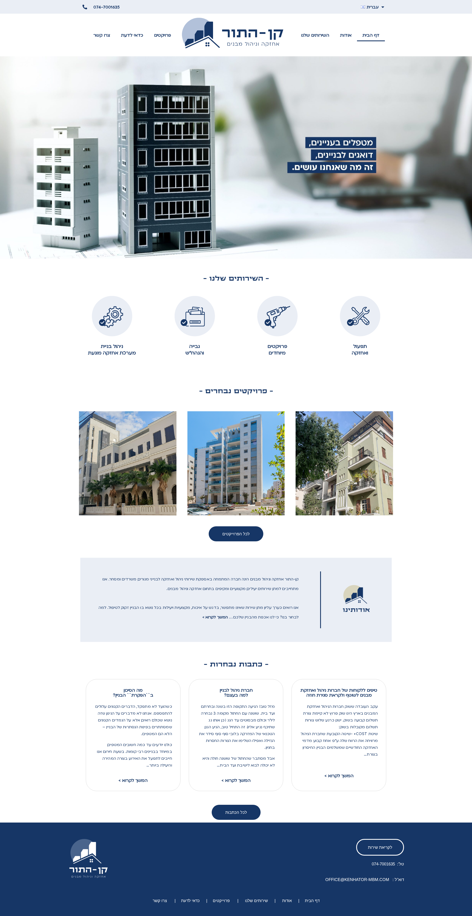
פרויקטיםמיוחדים (277, 349)
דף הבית (370, 35)
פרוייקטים (221, 900)
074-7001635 (383, 864)
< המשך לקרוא (133, 780)
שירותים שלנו (256, 900)
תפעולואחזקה (360, 349)
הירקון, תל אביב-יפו (150, 435)
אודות (346, 35)
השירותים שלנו (315, 35)
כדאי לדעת (132, 35)
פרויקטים (162, 35)
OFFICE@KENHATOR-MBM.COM (357, 879)
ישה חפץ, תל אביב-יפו (255, 435)
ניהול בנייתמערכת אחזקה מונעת (112, 349)
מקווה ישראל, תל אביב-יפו (359, 435)
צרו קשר (101, 35)
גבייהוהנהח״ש (194, 349)
